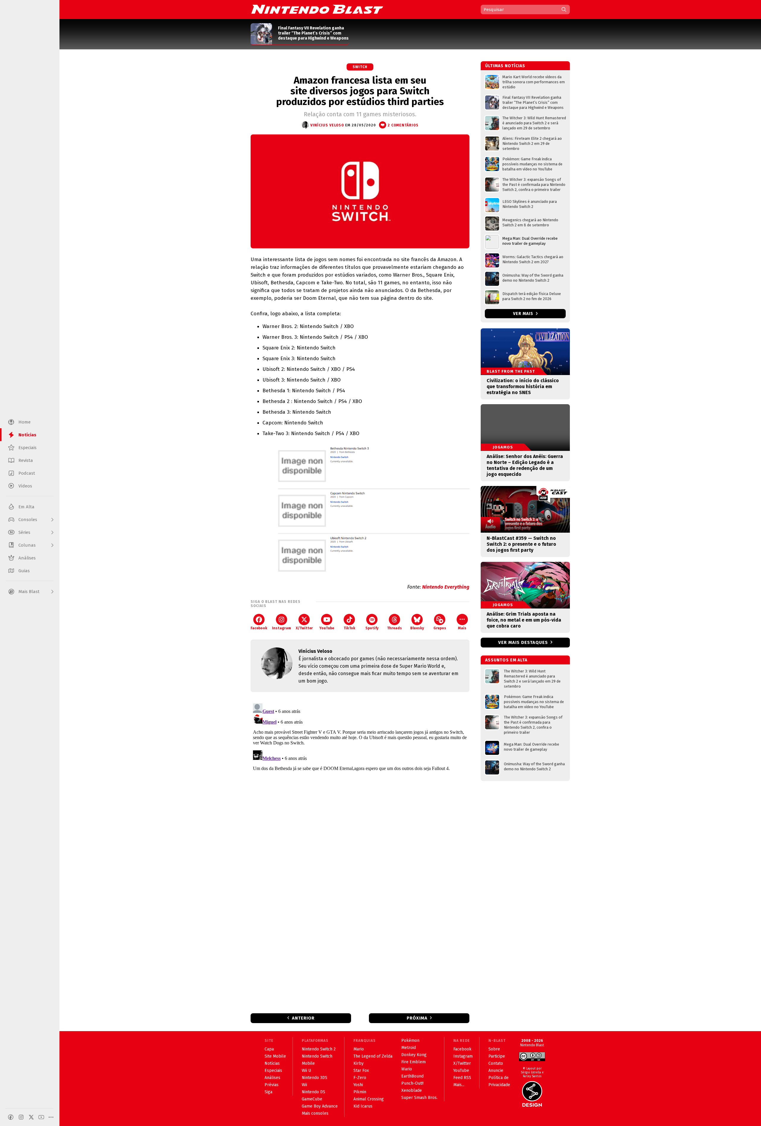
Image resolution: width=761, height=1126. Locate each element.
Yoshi (358, 1084)
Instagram (281, 628)
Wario (406, 1069)
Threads (394, 628)
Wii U (306, 1070)
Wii (304, 1084)
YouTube (326, 628)
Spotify (371, 628)
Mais (462, 628)
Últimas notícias (505, 65)
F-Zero (359, 1077)
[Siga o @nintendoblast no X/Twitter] (31, 1117)
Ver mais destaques (523, 642)
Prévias (272, 1084)
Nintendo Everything (445, 587)
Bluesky (417, 628)
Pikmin (359, 1091)
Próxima (417, 1018)
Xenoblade (411, 1090)
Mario (358, 1049)
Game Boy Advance (320, 1106)
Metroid (408, 1047)
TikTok (349, 628)
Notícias (272, 1063)
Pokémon (410, 1040)
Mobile (308, 1063)
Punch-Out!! (412, 1083)
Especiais (273, 1070)
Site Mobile (275, 1056)
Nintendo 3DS (314, 1077)
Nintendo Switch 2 (319, 1049)
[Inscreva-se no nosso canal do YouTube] (41, 1117)
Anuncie (495, 1070)
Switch (360, 67)
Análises (272, 1077)
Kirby (358, 1063)
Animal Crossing (368, 1099)
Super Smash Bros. (419, 1097)
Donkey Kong (414, 1054)
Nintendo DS (313, 1091)
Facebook (259, 628)
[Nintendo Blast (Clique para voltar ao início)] (317, 9)
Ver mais (523, 313)
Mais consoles (315, 1113)
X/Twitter (304, 628)
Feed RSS (462, 1077)
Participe (496, 1056)
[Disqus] (360, 775)
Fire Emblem (413, 1061)
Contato (495, 1063)
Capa (269, 1049)
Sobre (494, 1049)
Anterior (303, 1018)
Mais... (458, 1084)
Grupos (439, 628)
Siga (268, 1091)
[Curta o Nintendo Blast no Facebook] (10, 1117)
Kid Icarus (362, 1106)
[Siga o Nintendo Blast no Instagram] (21, 1117)
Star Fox (361, 1070)
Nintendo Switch (317, 1056)
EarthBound (412, 1076)
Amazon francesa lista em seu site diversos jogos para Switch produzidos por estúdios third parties (360, 91)
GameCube (312, 1099)
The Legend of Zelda (372, 1056)
